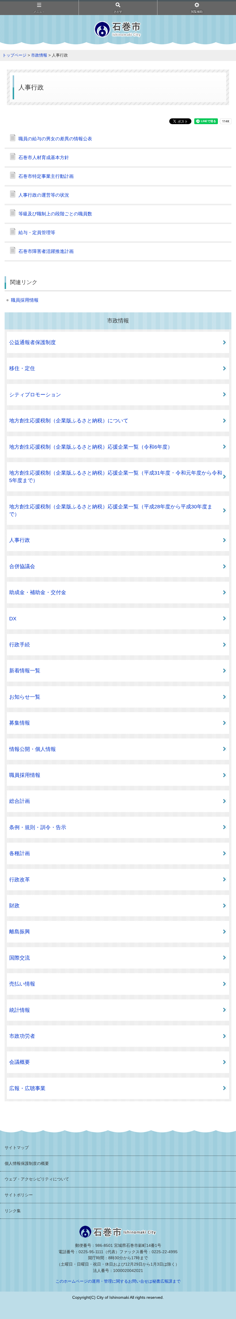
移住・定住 (22, 368)
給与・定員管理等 (36, 232)
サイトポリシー (19, 1195)
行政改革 (19, 880)
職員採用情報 (25, 300)
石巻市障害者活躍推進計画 (46, 251)
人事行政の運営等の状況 (43, 195)
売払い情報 (22, 984)
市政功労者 (22, 1036)
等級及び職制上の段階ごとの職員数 (55, 213)
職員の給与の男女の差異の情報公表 (55, 138)
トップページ (14, 55)
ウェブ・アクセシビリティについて (37, 1179)
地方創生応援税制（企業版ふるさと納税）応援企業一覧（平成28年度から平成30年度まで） (110, 510)
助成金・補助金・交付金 (37, 592)
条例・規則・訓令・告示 (37, 827)
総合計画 (19, 801)
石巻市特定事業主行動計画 (46, 176)
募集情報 (19, 723)
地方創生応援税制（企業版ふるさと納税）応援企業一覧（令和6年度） (91, 447)
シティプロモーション (35, 395)
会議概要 (19, 1062)
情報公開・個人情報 (32, 749)
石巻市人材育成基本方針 (43, 157)
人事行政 (19, 540)
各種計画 (19, 853)
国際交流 (19, 958)
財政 (14, 905)
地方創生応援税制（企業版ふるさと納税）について (68, 421)
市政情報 (39, 55)
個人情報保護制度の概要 (27, 1163)
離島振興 (19, 931)
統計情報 (19, 1010)
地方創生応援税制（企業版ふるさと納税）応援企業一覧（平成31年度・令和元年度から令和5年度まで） (115, 476)
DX (12, 619)
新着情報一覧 (24, 671)
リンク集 (13, 1210)
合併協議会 (22, 566)
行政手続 (19, 645)
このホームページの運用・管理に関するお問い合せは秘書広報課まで (118, 1281)
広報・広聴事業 (27, 1088)
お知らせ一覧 (24, 697)
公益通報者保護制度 (32, 342)
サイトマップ (17, 1147)
